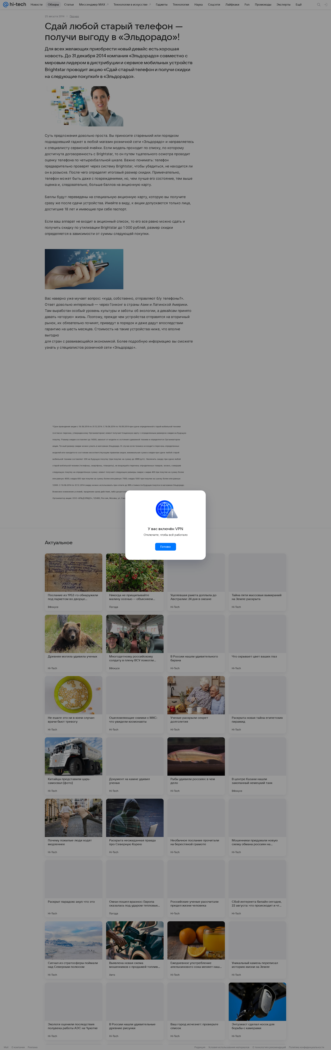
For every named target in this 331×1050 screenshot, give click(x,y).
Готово (165, 546)
